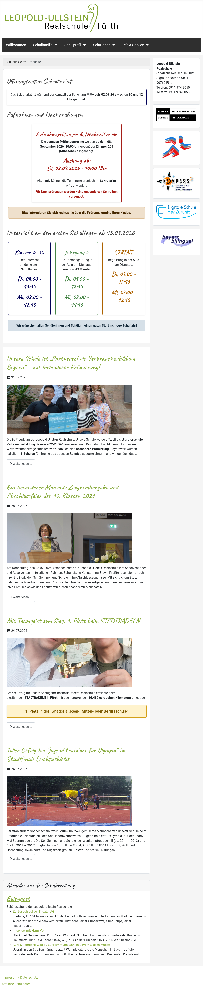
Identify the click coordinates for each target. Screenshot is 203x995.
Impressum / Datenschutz (20, 977)
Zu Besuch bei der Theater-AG (33, 911)
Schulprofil (72, 45)
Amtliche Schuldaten (16, 984)
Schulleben (101, 45)
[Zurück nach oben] (196, 988)
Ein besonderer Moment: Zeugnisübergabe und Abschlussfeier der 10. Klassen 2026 (62, 491)
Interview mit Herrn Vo (28, 930)
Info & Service (133, 45)
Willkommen (16, 45)
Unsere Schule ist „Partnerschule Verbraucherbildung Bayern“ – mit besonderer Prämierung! (71, 362)
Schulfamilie (43, 45)
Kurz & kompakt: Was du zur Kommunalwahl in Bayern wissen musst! (61, 945)
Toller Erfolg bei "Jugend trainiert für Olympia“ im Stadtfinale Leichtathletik (66, 754)
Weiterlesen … (22, 464)
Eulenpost (18, 898)
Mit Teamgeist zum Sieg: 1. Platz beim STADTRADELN (73, 620)
